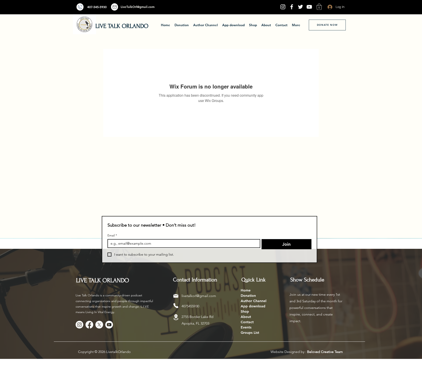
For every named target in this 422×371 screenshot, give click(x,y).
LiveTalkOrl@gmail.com (138, 7)
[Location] (176, 317)
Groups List (250, 332)
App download (253, 306)
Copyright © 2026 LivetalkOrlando (104, 352)
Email (112, 235)
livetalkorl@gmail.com (199, 296)
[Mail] (80, 7)
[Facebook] (291, 7)
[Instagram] (283, 7)
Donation (248, 295)
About (246, 317)
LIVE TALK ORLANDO (121, 26)
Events (246, 327)
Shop (245, 311)
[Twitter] (300, 7)
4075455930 (190, 306)
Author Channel (253, 301)
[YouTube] (309, 7)
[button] (319, 7)
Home (246, 290)
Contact (247, 322)
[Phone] (176, 305)
